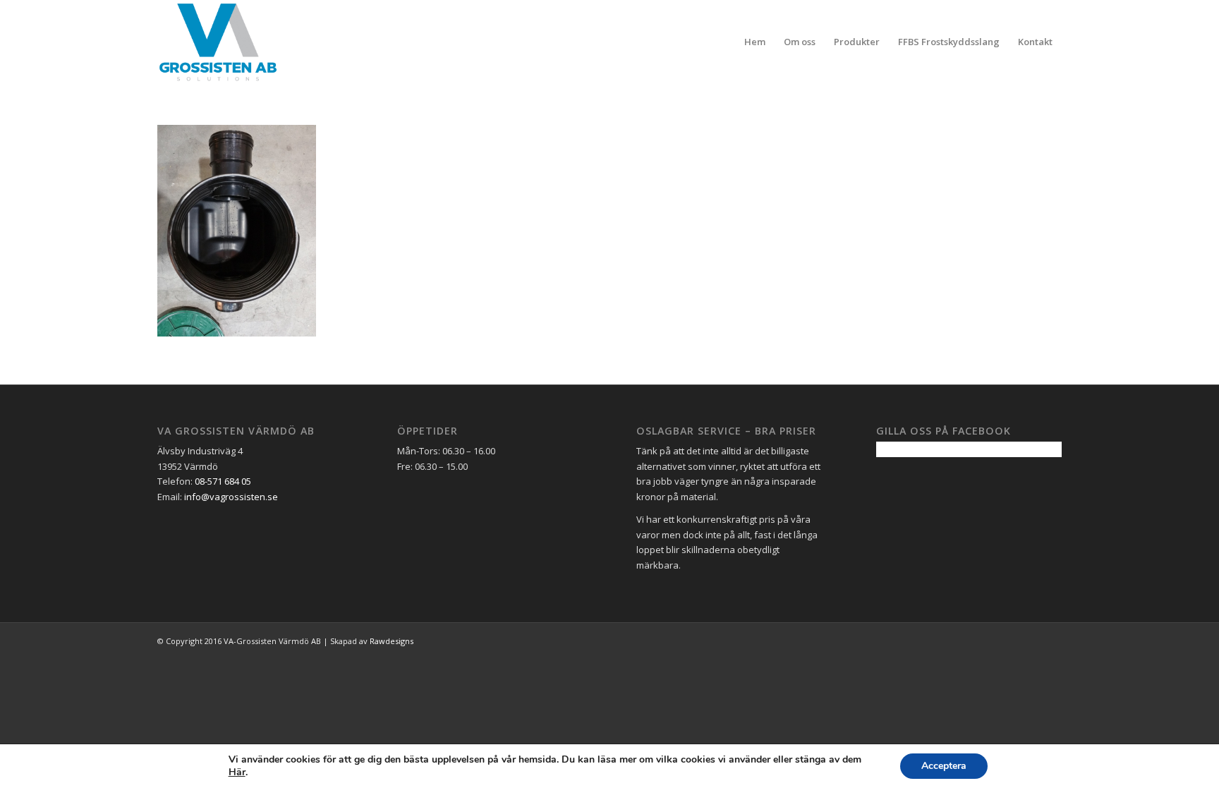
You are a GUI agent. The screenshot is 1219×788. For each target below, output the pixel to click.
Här (237, 772)
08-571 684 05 (223, 481)
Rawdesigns (391, 641)
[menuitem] (755, 41)
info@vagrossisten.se (231, 496)
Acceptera (943, 765)
